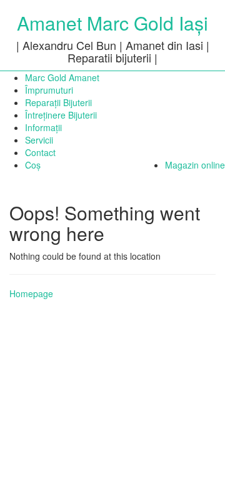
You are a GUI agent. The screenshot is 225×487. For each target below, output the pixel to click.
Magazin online (195, 165)
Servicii (39, 140)
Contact (40, 152)
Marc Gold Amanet (62, 77)
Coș (33, 165)
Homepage (31, 293)
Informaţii (43, 127)
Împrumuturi (49, 90)
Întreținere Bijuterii (61, 115)
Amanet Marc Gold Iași (112, 22)
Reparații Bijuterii (58, 102)
